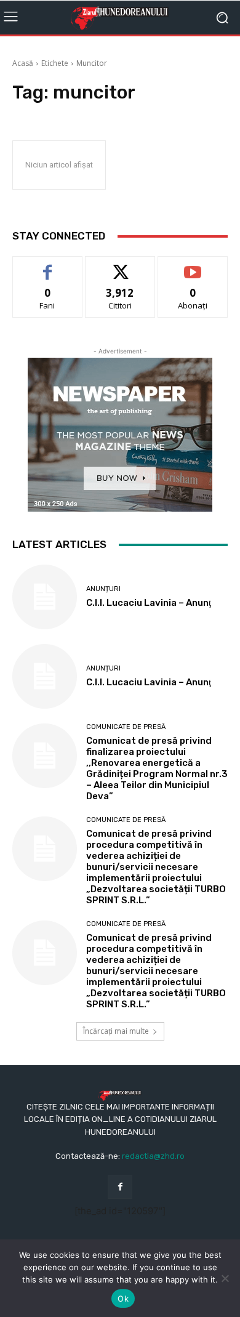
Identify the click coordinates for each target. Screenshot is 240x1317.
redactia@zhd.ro (153, 1156)
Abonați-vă (192, 265)
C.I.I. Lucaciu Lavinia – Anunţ (148, 602)
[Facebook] (120, 1187)
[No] (224, 1278)
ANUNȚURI (103, 589)
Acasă (22, 63)
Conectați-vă (120, 265)
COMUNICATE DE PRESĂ (126, 726)
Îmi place (47, 265)
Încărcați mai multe (116, 1031)
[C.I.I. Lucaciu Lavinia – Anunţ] (44, 597)
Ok (123, 1298)
